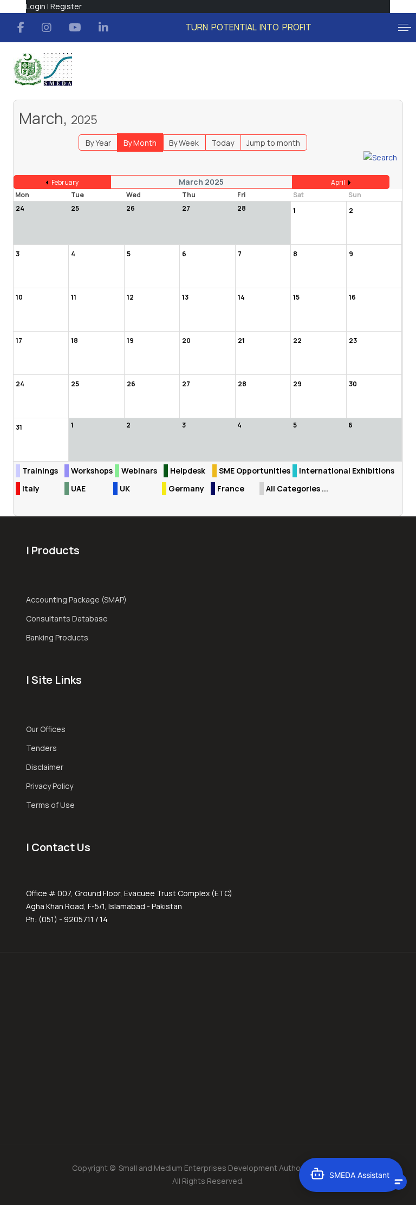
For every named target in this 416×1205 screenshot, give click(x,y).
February (65, 182)
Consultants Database (67, 618)
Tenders (41, 748)
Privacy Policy (49, 786)
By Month (140, 143)
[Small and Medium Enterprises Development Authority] (42, 69)
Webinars (139, 470)
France (230, 488)
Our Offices (46, 729)
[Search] (380, 157)
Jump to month (273, 143)
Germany (186, 488)
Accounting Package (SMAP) (76, 599)
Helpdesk (187, 470)
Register (66, 6)
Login (36, 6)
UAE (78, 488)
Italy (31, 488)
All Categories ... (297, 488)
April (338, 182)
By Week (184, 143)
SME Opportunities (254, 470)
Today (222, 143)
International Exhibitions (346, 470)
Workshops (92, 470)
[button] (404, 27)
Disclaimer (44, 767)
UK (125, 488)
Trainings (40, 470)
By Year (98, 143)
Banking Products (57, 637)
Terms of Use (50, 805)
